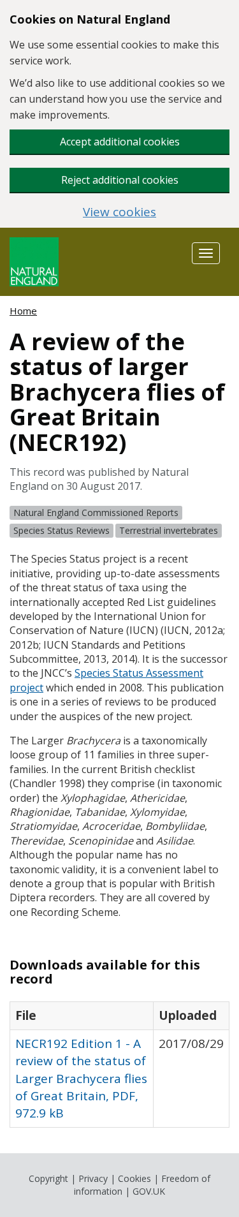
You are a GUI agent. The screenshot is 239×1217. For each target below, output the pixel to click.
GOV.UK (149, 1191)
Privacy (93, 1178)
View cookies (119, 212)
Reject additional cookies (119, 180)
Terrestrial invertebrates (168, 530)
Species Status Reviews (61, 530)
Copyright (48, 1178)
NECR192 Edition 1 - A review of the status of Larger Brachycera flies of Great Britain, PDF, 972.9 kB (81, 1078)
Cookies (134, 1178)
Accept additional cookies (120, 142)
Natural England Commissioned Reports (95, 512)
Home (23, 310)
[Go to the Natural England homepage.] (34, 260)
